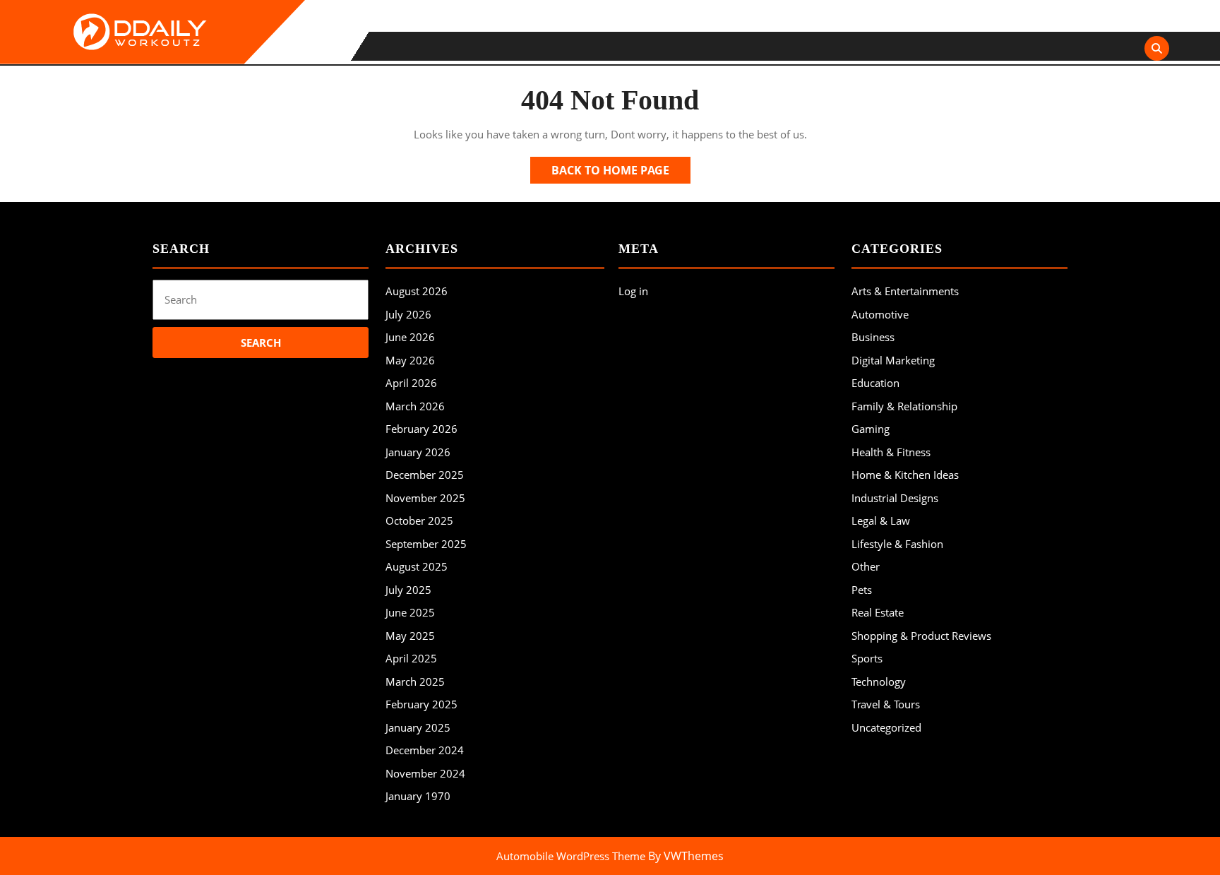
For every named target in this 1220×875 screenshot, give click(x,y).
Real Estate (877, 612)
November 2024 (425, 773)
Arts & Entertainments (905, 291)
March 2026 (415, 406)
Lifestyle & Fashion (897, 544)
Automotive (880, 314)
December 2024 (424, 750)
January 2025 (417, 727)
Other (865, 566)
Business (873, 337)
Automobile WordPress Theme (570, 856)
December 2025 (424, 475)
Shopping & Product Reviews (921, 636)
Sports (867, 658)
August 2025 (416, 566)
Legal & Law (880, 520)
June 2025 (410, 612)
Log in (633, 291)
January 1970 (417, 796)
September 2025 (426, 544)
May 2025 (410, 636)
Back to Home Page (620, 173)
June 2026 (410, 337)
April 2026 (411, 383)
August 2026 (416, 291)
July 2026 (408, 314)
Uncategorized (886, 727)
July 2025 (408, 590)
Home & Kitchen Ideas (905, 475)
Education (875, 383)
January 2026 (417, 452)
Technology (878, 681)
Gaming (870, 429)
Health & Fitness (891, 452)
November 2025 (425, 498)
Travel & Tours (885, 704)
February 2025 (421, 704)
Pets (861, 590)
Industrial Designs (894, 498)
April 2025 (411, 658)
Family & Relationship (904, 406)
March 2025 (415, 681)
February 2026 (421, 429)
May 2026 (410, 360)
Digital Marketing (893, 360)
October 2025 (419, 520)
